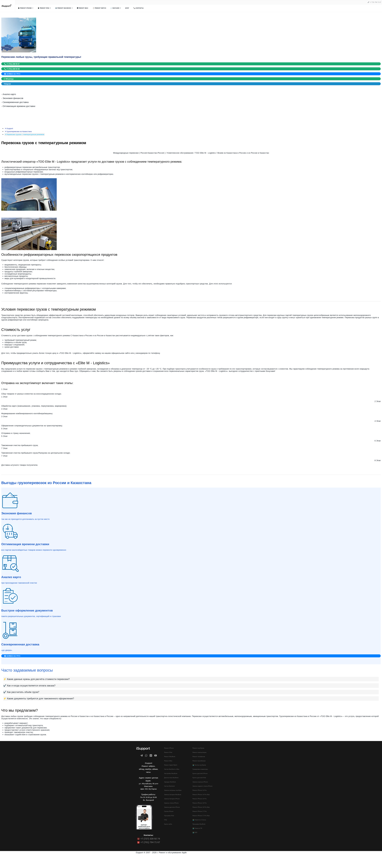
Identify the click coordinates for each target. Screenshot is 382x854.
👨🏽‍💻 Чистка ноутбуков (199, 765)
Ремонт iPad (168, 752)
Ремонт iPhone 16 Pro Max (201, 807)
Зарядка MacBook (170, 782)
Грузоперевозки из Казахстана (19, 131)
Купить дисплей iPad (199, 777)
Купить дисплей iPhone (200, 773)
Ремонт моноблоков (198, 761)
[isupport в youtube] (155, 755)
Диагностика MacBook (171, 777)
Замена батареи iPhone (172, 798)
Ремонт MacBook (169, 756)
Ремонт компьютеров (199, 752)
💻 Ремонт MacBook (63, 8)
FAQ (165, 820)
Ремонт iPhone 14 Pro (199, 790)
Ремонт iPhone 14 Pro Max (201, 794)
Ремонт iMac (168, 761)
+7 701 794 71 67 (375, 2)
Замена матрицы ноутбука (172, 790)
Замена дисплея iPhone (172, 807)
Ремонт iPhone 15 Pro (199, 798)
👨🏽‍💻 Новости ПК (197, 828)
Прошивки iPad (169, 815)
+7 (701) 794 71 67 (150, 842)
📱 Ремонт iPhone (25, 8)
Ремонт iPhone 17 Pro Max (201, 815)
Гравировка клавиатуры (200, 769)
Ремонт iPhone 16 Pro (199, 803)
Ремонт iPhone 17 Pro (199, 811)
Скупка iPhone (168, 811)
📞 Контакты (139, 8)
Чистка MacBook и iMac (171, 769)
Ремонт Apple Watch (170, 765)
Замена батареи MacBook (172, 794)
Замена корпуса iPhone (200, 782)
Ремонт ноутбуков (198, 748)
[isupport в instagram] (151, 755)
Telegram (7, 84)
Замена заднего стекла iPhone (202, 786)
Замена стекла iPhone (171, 803)
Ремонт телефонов (198, 756)
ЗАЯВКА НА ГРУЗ (13, 74)
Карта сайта (168, 824)
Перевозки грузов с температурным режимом (25, 134)
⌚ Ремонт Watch (99, 8)
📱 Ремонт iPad (43, 8)
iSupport (9, 129)
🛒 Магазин (114, 8)
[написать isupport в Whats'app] (146, 755)
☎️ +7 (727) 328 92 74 (148, 838)
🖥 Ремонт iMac (82, 8)
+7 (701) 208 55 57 (13, 64)
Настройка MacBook (170, 773)
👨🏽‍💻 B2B (194, 832)
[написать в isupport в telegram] (141, 755)
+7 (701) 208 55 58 (13, 69)
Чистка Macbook (169, 786)
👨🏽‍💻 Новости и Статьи (199, 820)
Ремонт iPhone (169, 748)
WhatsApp (9, 79)
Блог (127, 8)
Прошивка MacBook (198, 824)
